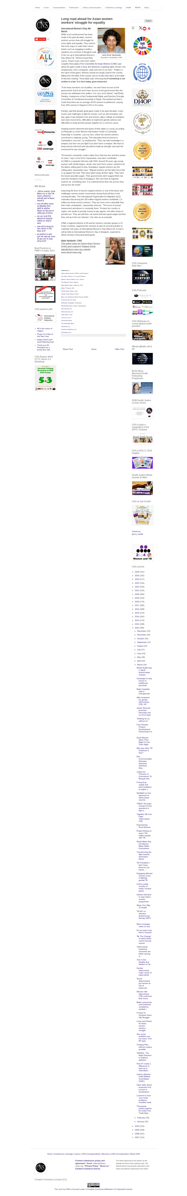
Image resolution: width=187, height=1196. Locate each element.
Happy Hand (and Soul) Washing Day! (45, 340)
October (141, 638)
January (141, 1121)
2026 (137, 572)
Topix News (64, 314)
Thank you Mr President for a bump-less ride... (44, 347)
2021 (137, 590)
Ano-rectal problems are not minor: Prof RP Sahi (144, 1037)
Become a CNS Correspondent (115, 1154)
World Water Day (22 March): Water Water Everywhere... (144, 844)
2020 (137, 594)
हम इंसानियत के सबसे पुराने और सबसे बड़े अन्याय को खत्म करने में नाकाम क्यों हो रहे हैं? (46, 237)
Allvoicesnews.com (67, 311)
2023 (137, 583)
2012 (137, 624)
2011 (137, 628)
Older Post (119, 349)
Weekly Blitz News (67, 306)
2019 (137, 598)
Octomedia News (66, 320)
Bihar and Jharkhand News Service (72, 297)
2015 (137, 613)
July (139, 650)
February (141, 1118)
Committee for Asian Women (97, 64)
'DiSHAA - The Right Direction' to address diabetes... (144, 1056)
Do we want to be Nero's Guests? (144, 931)
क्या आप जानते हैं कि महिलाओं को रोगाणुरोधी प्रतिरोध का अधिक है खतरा (44, 219)
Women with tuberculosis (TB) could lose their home (144, 995)
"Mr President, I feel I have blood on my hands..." (143, 866)
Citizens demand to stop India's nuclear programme (144, 898)
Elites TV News (66, 288)
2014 (137, 616)
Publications (74, 8)
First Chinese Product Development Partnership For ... (144, 729)
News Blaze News (66, 285)
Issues (46, 8)
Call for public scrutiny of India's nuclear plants (144, 887)
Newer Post (68, 349)
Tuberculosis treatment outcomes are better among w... (144, 951)
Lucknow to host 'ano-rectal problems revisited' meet (144, 1098)
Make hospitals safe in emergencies (143, 691)
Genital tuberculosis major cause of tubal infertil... (144, 971)
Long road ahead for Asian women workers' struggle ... (144, 1025)
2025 (137, 575)
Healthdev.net (65, 326)
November (142, 635)
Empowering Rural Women (144, 826)
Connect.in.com (66, 317)
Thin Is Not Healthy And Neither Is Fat (143, 962)
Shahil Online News (67, 291)
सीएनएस (137, 8)
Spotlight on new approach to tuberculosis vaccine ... (144, 796)
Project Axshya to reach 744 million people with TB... (144, 834)
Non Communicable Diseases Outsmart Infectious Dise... (144, 762)
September (142, 642)
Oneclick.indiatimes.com (68, 329)
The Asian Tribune (67, 276)
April (139, 661)
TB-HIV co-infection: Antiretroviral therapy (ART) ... (144, 916)
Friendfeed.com (66, 332)
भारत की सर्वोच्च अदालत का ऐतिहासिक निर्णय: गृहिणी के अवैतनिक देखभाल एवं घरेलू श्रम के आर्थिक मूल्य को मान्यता (45, 208)
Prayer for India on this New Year (45, 335)
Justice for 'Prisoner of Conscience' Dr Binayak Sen (144, 775)
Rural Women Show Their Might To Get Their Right (143, 741)
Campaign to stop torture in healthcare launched (144, 681)
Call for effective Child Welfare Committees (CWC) (144, 1077)
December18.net (66, 308)
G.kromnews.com (66, 300)
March (140, 665)
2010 (137, 1126)
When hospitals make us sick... (144, 925)
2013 (137, 620)
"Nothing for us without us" (143, 720)
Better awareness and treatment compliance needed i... (144, 1005)
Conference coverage (113, 8)
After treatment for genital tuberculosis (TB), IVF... (143, 700)
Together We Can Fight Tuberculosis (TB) (144, 817)
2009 (137, 1130)
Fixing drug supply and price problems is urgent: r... (144, 785)
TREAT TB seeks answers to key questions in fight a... (144, 807)
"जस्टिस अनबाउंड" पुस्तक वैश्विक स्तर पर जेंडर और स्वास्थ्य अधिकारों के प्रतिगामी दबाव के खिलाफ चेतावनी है (46, 196)
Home (37, 8)
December (142, 631)
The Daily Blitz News (67, 323)
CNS (95, 161)
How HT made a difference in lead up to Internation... (144, 1067)
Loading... (39, 180)
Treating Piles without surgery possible (144, 1047)
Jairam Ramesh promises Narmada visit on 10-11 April (144, 711)
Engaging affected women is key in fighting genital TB (144, 876)
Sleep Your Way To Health (143, 906)
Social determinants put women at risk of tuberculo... (143, 983)
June (139, 653)
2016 (137, 609)
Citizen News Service (67, 273)
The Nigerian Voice (67, 282)
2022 (137, 587)
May (139, 657)
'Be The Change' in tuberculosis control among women (144, 939)
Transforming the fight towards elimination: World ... (144, 855)
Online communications (92, 8)
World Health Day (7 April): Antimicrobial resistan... (144, 671)
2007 (137, 1137)
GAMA (128, 8)
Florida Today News (67, 294)
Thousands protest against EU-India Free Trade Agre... (144, 1109)
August (140, 646)
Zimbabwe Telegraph (67, 303)
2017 (137, 605)
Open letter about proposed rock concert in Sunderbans (144, 1088)
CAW (114, 64)
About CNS (135, 1154)
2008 (137, 1134)
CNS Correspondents (91, 1154)
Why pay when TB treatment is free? (144, 750)
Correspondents (59, 8)
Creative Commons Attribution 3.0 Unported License (109, 1189)
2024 (137, 579)
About (146, 8)
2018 (137, 602)
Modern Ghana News (68, 279)
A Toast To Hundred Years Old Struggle (144, 1015)
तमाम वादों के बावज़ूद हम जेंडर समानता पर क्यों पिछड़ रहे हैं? (45, 228)
